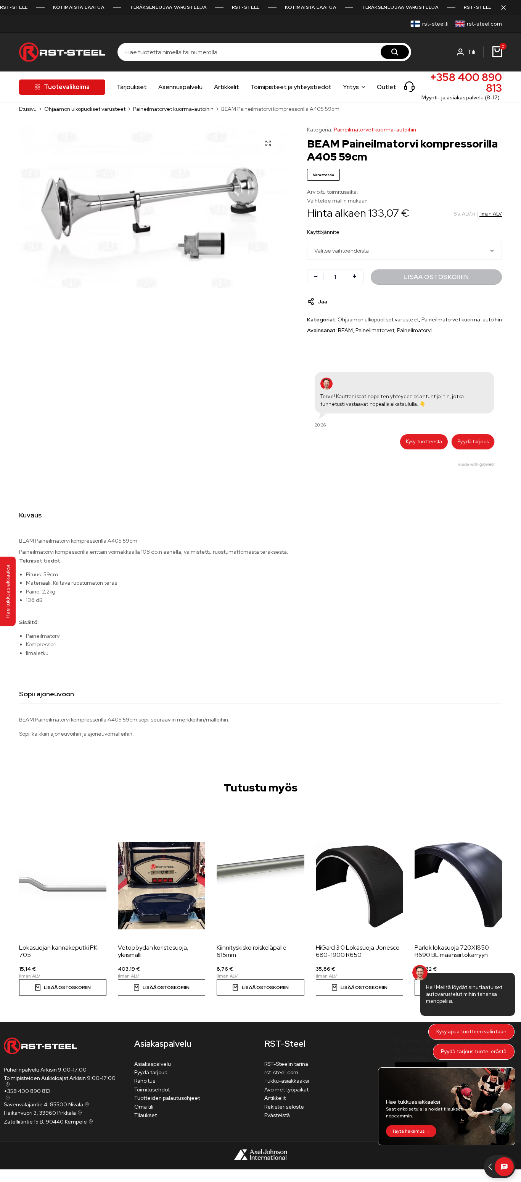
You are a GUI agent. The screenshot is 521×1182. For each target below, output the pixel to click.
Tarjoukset (132, 87)
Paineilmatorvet (374, 330)
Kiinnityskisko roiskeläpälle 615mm (251, 951)
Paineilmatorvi (414, 330)
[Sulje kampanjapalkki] (507, 7)
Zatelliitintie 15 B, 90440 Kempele (45, 1121)
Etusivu (28, 109)
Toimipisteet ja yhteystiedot (291, 87)
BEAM (345, 330)
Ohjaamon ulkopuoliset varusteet (84, 109)
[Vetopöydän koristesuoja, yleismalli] (161, 886)
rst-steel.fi (435, 23)
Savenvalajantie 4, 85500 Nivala (43, 1104)
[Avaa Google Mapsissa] (7, 1084)
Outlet (386, 87)
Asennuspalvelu (180, 87)
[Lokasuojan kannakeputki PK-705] (62, 886)
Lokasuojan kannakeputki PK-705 (59, 951)
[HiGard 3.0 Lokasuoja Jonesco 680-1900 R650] (359, 886)
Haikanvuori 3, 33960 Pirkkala (40, 1112)
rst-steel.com (484, 23)
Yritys (351, 87)
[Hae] (395, 52)
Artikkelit (226, 87)
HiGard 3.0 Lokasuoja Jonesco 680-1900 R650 (358, 951)
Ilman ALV (490, 214)
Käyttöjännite (323, 232)
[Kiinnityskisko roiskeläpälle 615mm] (260, 886)
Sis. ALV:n (464, 214)
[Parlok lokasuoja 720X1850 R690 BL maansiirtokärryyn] (458, 886)
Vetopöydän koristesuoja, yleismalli (153, 951)
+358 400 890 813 (466, 82)
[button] (62, 987)
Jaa (322, 301)
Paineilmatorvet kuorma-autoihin (173, 109)
